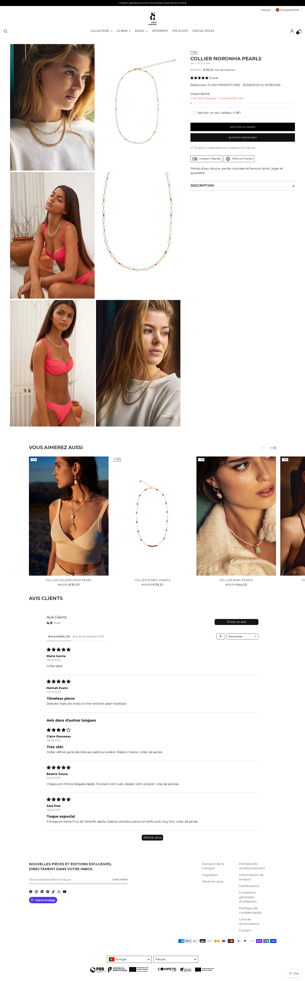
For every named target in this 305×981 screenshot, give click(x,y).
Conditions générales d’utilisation (248, 897)
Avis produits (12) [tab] (59, 636)
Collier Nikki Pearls (236, 580)
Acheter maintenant (243, 137)
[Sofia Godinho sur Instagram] (37, 892)
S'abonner (120, 879)
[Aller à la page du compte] (292, 31)
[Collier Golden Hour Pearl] (69, 516)
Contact (245, 930)
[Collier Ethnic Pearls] (152, 516)
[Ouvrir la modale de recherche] (5, 31)
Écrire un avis (236, 622)
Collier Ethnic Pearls (152, 580)
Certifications (249, 886)
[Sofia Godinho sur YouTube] (65, 892)
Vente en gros (212, 881)
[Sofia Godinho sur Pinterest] (48, 892)
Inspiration (210, 875)
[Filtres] (220, 636)
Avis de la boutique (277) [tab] (88, 636)
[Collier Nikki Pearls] (236, 516)
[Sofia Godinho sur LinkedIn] (42, 892)
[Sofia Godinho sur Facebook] (31, 892)
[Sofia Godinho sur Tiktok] (54, 892)
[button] (199, 78)
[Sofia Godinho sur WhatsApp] (59, 892)
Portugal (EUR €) (289, 9)
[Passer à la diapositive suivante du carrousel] (273, 448)
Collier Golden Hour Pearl (69, 580)
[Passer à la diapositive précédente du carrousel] (265, 448)
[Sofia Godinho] (152, 18)
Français (265, 9)
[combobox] (129, 959)
